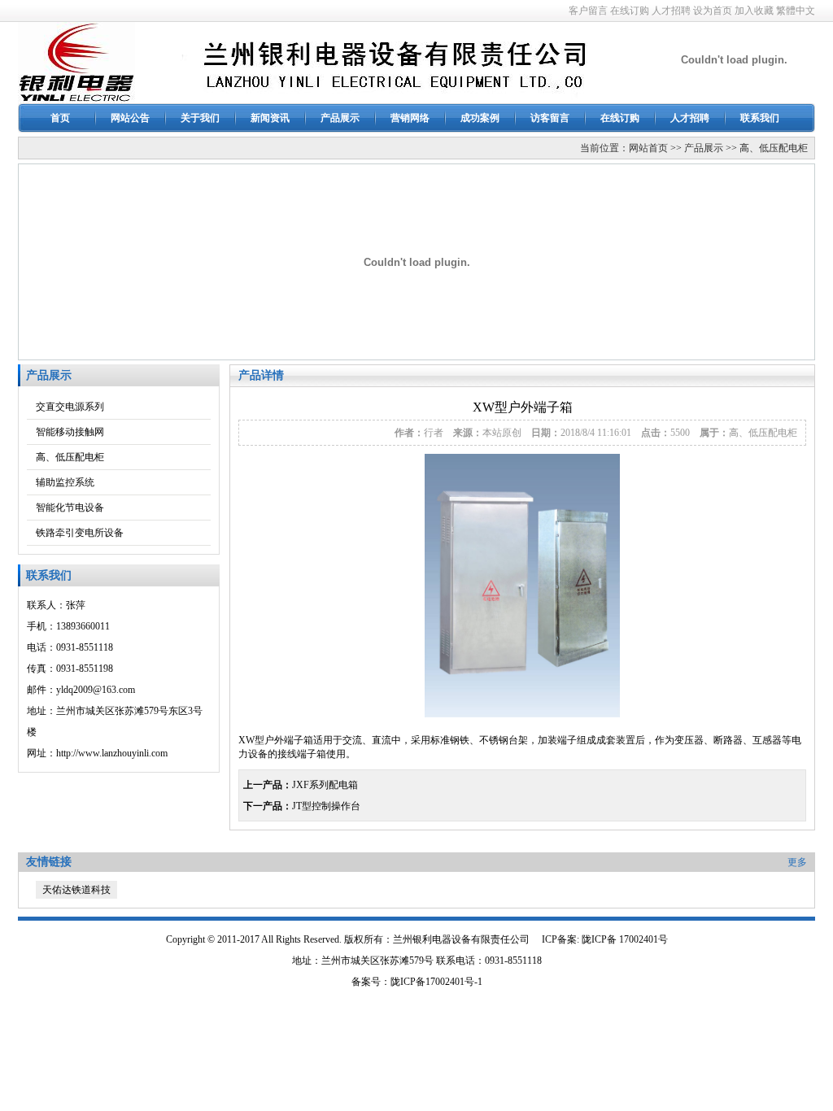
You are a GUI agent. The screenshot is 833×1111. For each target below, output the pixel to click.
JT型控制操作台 (326, 806)
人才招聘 (671, 10)
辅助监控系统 (65, 482)
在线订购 (629, 10)
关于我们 (200, 118)
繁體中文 (795, 10)
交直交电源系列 (70, 406)
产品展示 (340, 118)
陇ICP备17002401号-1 (436, 981)
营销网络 (410, 118)
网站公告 (130, 118)
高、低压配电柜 (773, 148)
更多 (797, 862)
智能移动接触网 (70, 432)
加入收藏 (754, 10)
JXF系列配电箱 (325, 785)
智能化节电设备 (70, 507)
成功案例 (479, 118)
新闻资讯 (270, 118)
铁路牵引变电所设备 (80, 532)
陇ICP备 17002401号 (625, 939)
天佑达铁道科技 (76, 889)
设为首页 (712, 10)
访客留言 (549, 118)
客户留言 (588, 10)
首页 (60, 118)
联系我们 (759, 118)
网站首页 (648, 148)
